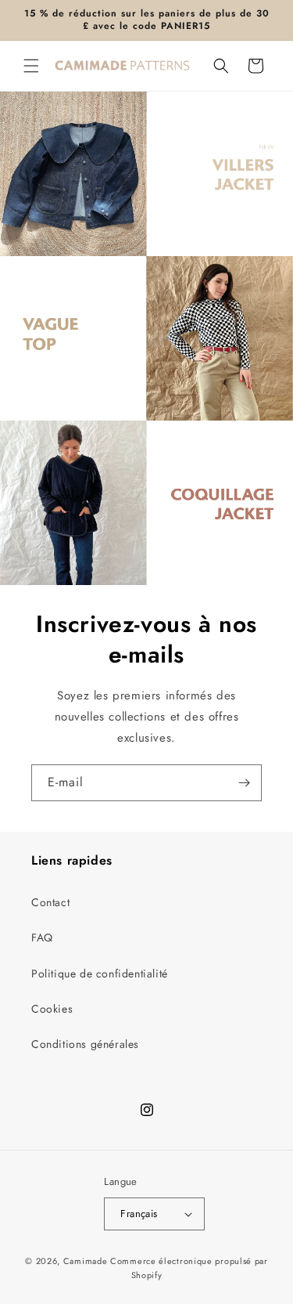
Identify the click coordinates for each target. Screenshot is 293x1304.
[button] (31, 66)
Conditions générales (85, 1044)
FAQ (42, 937)
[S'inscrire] (244, 782)
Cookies (52, 1009)
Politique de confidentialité (99, 973)
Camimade (85, 1261)
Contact (50, 902)
